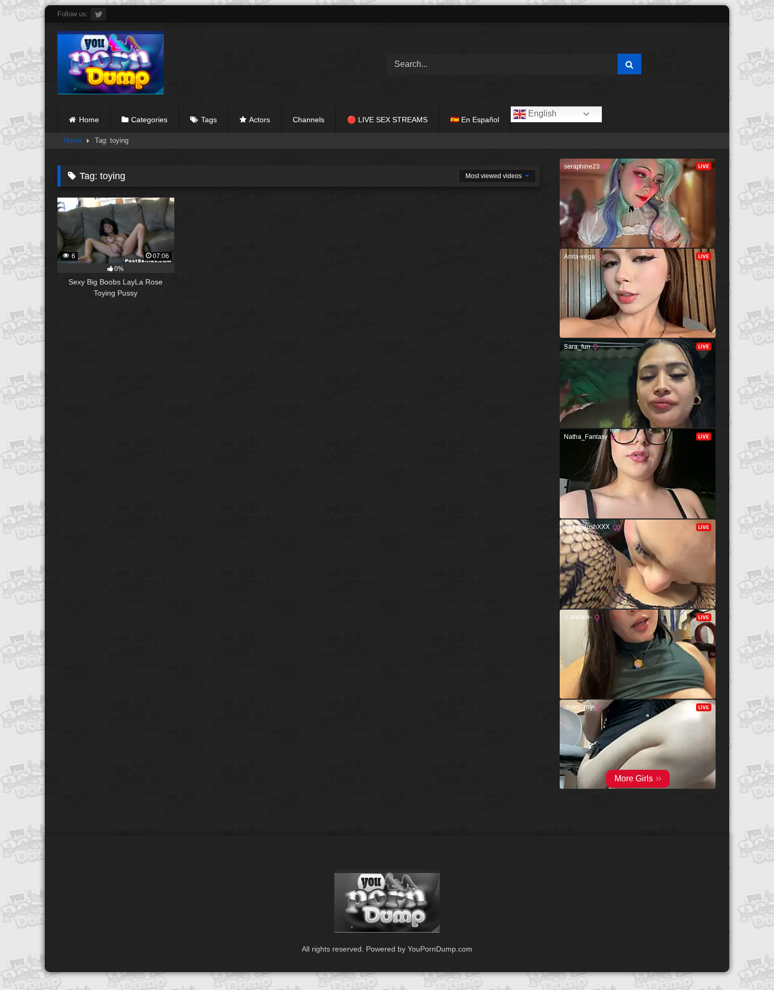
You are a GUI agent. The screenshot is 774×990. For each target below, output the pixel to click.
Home (89, 119)
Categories (149, 119)
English (541, 113)
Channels (308, 119)
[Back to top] (741, 958)
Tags (209, 119)
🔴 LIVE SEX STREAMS (387, 119)
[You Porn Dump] (110, 64)
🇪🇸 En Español (474, 119)
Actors (259, 119)
